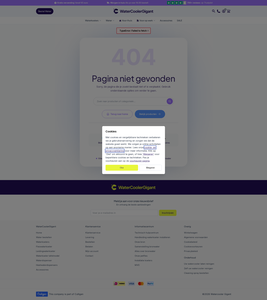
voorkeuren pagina (140, 160)
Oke (122, 167)
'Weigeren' (148, 154)
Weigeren (150, 167)
